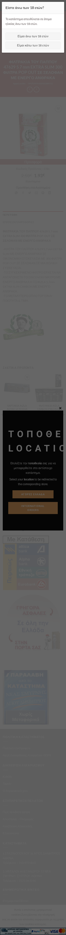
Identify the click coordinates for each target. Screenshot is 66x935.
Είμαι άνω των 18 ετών (33, 36)
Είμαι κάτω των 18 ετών (33, 45)
